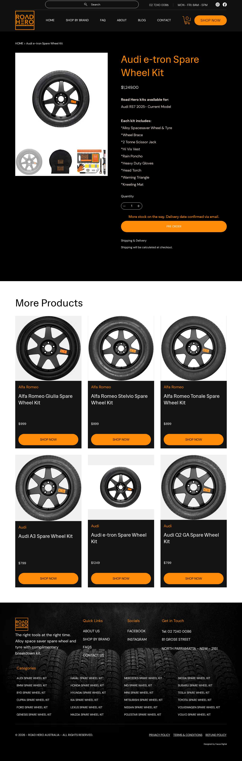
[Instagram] (218, 4)
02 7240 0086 (159, 5)
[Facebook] (225, 4)
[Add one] (138, 206)
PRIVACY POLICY (159, 735)
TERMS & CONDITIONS (187, 735)
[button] (187, 20)
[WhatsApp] (123, 262)
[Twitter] (135, 262)
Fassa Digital (221, 744)
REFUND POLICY (216, 735)
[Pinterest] (131, 262)
